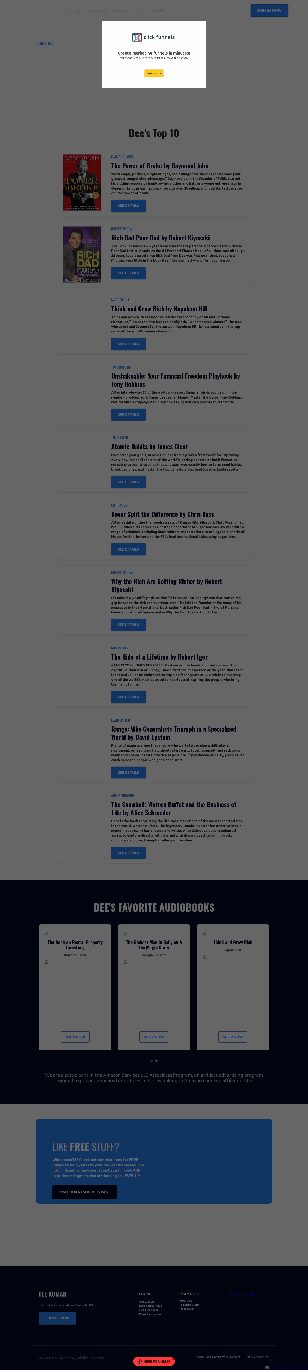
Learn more (154, 73)
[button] (154, 1361)
